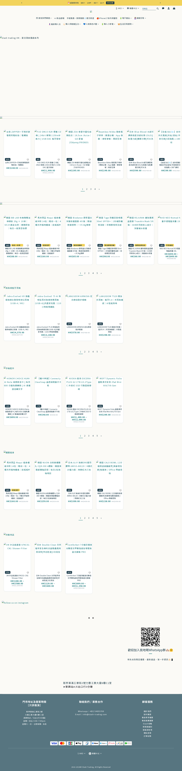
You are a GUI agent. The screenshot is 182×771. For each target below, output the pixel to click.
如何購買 (147, 714)
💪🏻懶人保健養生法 (71, 24)
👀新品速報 (59, 18)
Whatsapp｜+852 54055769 (91, 711)
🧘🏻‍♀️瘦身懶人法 (55, 24)
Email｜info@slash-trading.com (91, 714)
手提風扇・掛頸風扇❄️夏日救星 (80, 18)
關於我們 (147, 711)
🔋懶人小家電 (107, 24)
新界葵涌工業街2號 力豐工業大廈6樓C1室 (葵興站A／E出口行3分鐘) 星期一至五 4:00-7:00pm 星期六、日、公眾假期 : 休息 (34, 717)
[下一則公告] (160, 3)
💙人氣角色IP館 (90, 24)
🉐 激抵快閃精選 (43, 18)
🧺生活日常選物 (125, 24)
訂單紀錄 (147, 736)
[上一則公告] (22, 3)
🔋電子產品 (125, 18)
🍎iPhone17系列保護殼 (107, 18)
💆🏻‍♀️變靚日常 (139, 18)
